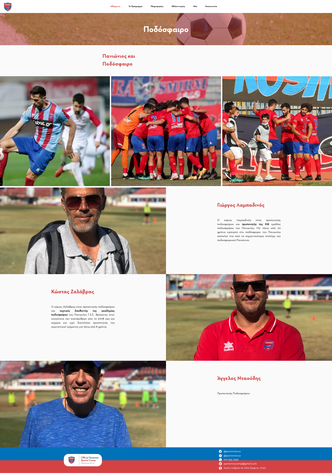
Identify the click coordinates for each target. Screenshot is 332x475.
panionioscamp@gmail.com (240, 463)
